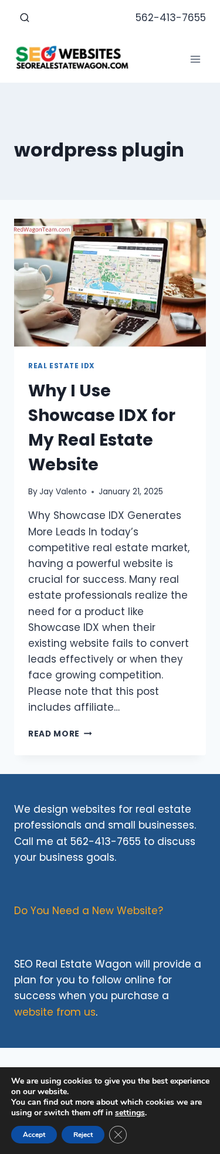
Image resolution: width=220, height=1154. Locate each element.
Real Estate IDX (61, 366)
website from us (55, 1012)
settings (130, 1113)
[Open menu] (195, 59)
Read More (60, 733)
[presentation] (110, 283)
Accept (34, 1134)
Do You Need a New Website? (88, 911)
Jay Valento (63, 491)
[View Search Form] (24, 18)
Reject (83, 1134)
